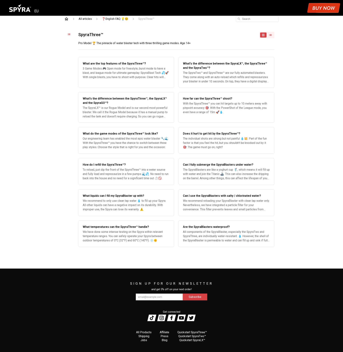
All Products (143, 332)
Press (164, 336)
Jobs (144, 340)
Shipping (143, 336)
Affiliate (164, 332)
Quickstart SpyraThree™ (192, 332)
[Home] (66, 19)
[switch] (266, 35)
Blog (164, 340)
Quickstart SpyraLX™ (192, 340)
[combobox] (257, 19)
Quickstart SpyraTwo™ (192, 336)
